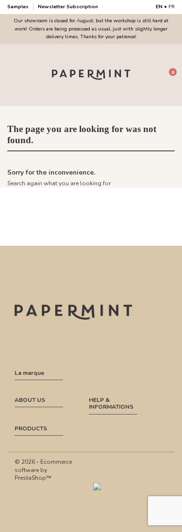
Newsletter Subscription (68, 6)
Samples (18, 6)
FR (171, 6)
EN (159, 6)
